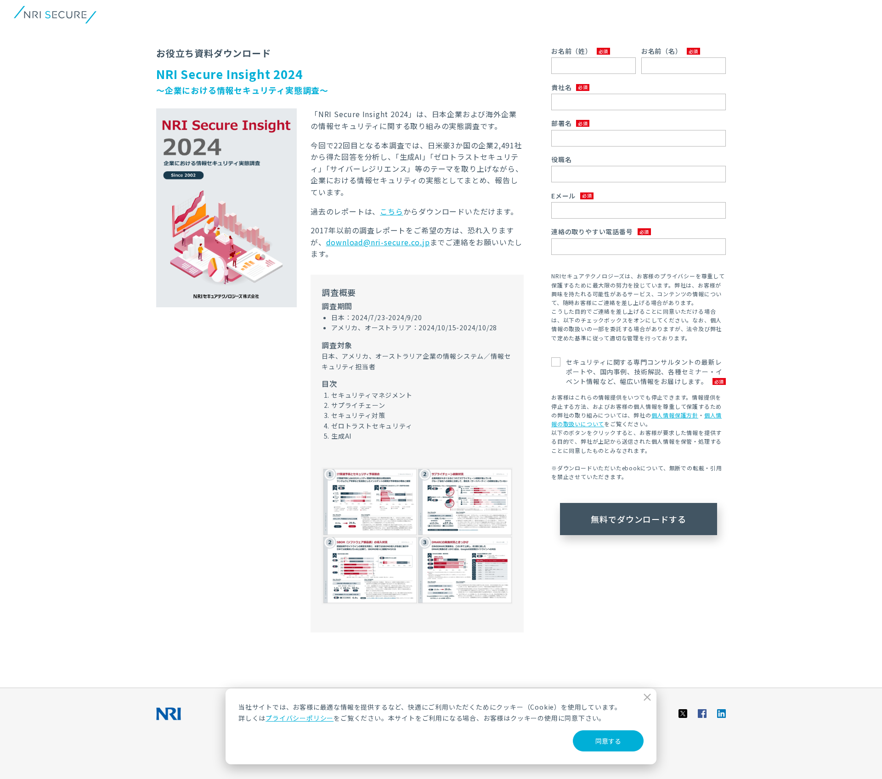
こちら (391, 211)
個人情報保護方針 (674, 415)
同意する (608, 740)
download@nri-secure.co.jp (378, 242)
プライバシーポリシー (300, 718)
